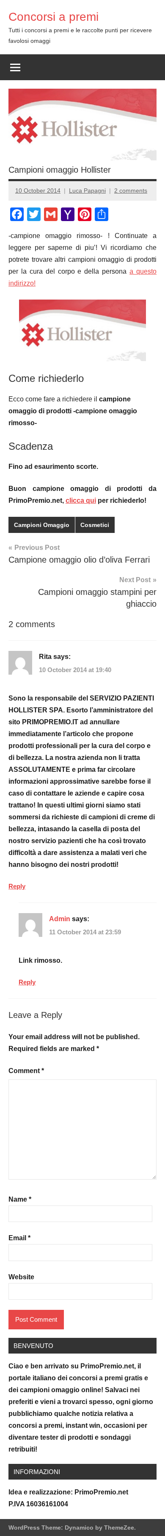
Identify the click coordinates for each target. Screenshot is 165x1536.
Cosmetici (94, 524)
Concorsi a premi (53, 16)
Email (19, 1238)
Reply (16, 886)
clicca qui (81, 500)
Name (19, 1199)
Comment (26, 1070)
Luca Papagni (87, 190)
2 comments (130, 190)
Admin (59, 918)
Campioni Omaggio (41, 524)
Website (21, 1277)
